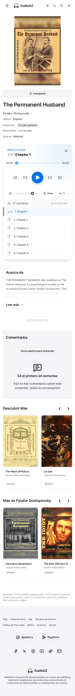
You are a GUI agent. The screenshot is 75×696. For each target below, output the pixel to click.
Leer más (12, 304)
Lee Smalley (25, 130)
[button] (7, 5)
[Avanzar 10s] (50, 177)
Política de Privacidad (13, 625)
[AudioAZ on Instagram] (33, 651)
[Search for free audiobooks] (61, 6)
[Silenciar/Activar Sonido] (10, 193)
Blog (5, 619)
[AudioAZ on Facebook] (16, 651)
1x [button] (60, 193)
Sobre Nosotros (17, 619)
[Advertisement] (37, 320)
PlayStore (53, 637)
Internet (18, 136)
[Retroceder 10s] (25, 177)
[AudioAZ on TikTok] (51, 651)
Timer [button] (50, 193)
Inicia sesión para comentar (37, 350)
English (17, 118)
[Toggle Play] (37, 177)
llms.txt (52, 625)
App (30, 619)
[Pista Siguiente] (60, 177)
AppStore (27, 637)
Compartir (39, 93)
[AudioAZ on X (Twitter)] (24, 651)
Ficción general (27, 125)
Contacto (41, 625)
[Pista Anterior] (15, 177)
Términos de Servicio (45, 619)
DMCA (30, 625)
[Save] (66, 151)
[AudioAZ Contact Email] (59, 651)
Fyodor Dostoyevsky (16, 113)
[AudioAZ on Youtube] (42, 651)
